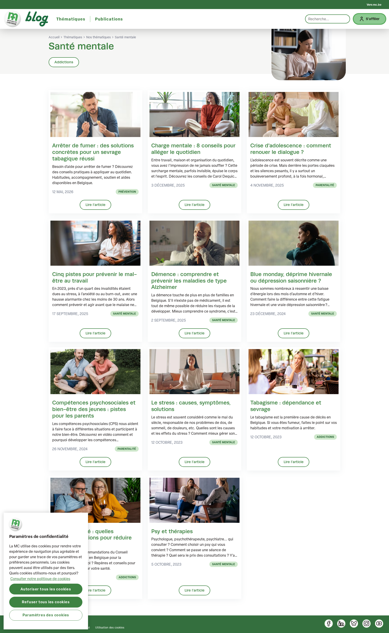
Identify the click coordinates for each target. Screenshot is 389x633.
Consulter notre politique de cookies (40, 578)
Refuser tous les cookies (46, 601)
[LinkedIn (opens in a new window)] (341, 623)
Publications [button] (109, 19)
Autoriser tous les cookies (45, 588)
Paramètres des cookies (46, 614)
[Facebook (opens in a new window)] (328, 623)
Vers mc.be (374, 4)
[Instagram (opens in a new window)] (366, 623)
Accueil (54, 37)
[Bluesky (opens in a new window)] (353, 623)
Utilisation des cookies (109, 627)
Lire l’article (95, 205)
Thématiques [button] (70, 19)
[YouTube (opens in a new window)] (379, 623)
